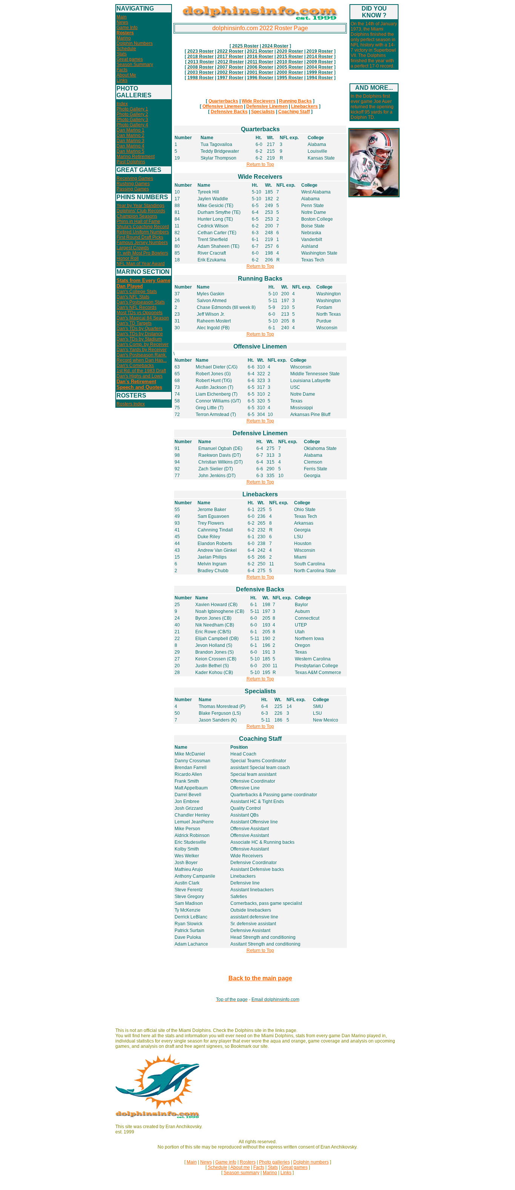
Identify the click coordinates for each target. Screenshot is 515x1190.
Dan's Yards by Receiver (141, 349)
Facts (121, 69)
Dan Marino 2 (130, 135)
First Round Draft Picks (139, 237)
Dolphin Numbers (134, 43)
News (122, 22)
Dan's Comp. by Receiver (142, 344)
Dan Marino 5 (130, 151)
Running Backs (295, 101)
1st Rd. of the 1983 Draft (141, 370)
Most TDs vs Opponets (139, 312)
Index (122, 103)
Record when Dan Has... (141, 360)
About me (240, 1167)
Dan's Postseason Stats (140, 302)
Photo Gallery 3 (132, 119)
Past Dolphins (130, 161)
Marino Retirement (135, 156)
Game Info (127, 27)
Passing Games (132, 189)
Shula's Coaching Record (142, 226)
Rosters (248, 1162)
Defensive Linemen (267, 106)
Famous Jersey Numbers (142, 242)
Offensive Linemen (222, 106)
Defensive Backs (229, 111)
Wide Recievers (259, 101)
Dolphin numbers (311, 1162)
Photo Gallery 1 (132, 109)
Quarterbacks (223, 101)
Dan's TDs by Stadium (139, 339)
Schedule (126, 48)
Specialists (263, 111)
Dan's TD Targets (134, 323)
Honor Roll (127, 258)
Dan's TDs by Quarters (139, 328)
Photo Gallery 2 (132, 114)
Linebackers (304, 106)
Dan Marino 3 (130, 140)
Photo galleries (274, 1162)
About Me (126, 75)
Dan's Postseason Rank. (141, 355)
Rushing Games (133, 183)
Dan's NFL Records (136, 307)
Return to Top (260, 164)
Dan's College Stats (136, 291)
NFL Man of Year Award (140, 263)
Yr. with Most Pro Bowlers (142, 253)
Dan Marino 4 (130, 146)
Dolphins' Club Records (140, 210)
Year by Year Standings (140, 205)
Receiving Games (134, 178)
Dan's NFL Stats (132, 296)
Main (121, 17)
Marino (123, 38)
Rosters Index (130, 404)
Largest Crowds (132, 247)
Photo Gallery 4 (132, 124)
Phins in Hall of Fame (138, 221)
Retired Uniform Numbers (142, 232)
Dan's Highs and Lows (139, 376)
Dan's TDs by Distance (139, 333)
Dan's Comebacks (135, 365)
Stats (121, 54)
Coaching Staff (294, 111)
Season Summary (134, 64)
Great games (129, 59)
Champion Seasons (136, 216)
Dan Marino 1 (130, 130)
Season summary (241, 1172)
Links (121, 80)
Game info (225, 1162)
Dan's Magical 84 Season (142, 318)
